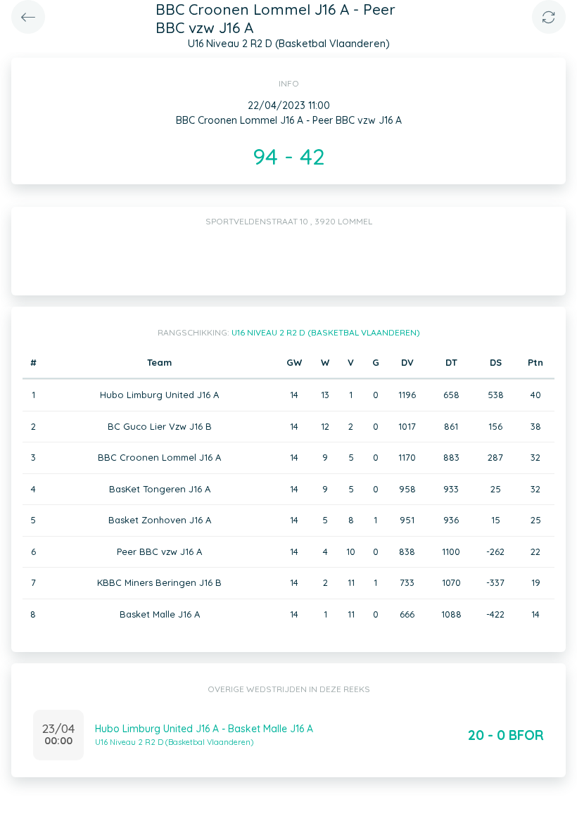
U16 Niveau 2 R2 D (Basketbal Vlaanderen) (326, 332)
